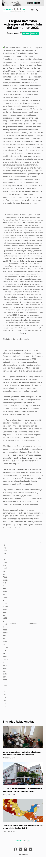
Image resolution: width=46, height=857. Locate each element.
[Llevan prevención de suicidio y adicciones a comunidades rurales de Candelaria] (23, 737)
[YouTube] (30, 849)
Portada (34, 33)
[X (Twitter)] (20, 849)
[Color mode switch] (32, 10)
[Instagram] (25, 849)
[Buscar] (37, 10)
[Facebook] (15, 849)
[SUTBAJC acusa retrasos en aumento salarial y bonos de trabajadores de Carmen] (23, 773)
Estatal (26, 33)
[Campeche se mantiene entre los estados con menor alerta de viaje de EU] (23, 810)
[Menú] (42, 10)
